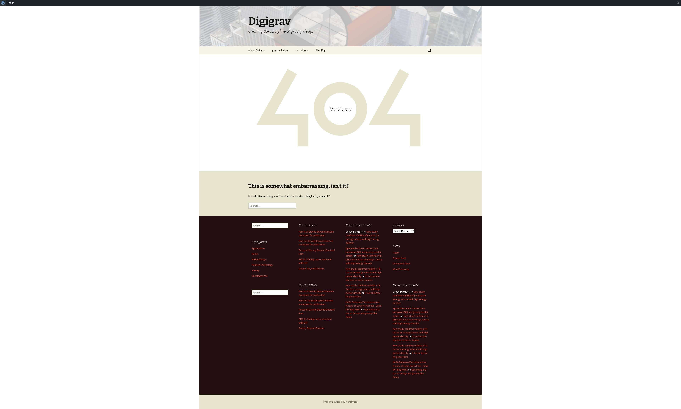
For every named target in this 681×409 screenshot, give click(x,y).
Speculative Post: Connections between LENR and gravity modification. (363, 252)
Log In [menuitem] (10, 2)
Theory (255, 270)
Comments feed (401, 263)
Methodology (259, 259)
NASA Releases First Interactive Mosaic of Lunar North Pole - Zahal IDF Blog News (363, 305)
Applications (258, 248)
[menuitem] (3, 3)
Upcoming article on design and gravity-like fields (363, 313)
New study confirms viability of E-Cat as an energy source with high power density (363, 272)
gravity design (280, 50)
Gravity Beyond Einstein (311, 268)
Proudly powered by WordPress (340, 401)
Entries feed (399, 258)
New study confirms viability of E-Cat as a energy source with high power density (363, 289)
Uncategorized (260, 275)
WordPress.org (401, 269)
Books (255, 253)
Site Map (321, 50)
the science (301, 50)
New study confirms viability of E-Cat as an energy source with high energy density (364, 259)
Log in (396, 252)
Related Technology (262, 264)
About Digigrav (256, 50)
